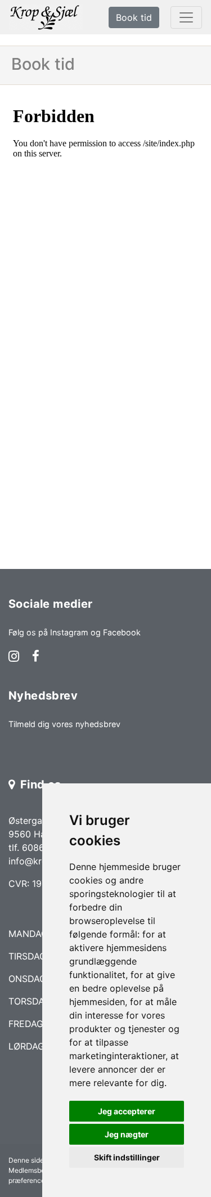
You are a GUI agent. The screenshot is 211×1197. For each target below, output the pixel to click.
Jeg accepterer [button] (126, 1111)
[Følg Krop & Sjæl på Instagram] (13, 657)
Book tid (134, 17)
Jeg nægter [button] (127, 1134)
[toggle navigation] (186, 17)
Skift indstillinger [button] (127, 1157)
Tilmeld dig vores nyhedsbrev (64, 724)
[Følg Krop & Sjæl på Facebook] (35, 657)
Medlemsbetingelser (40, 1170)
